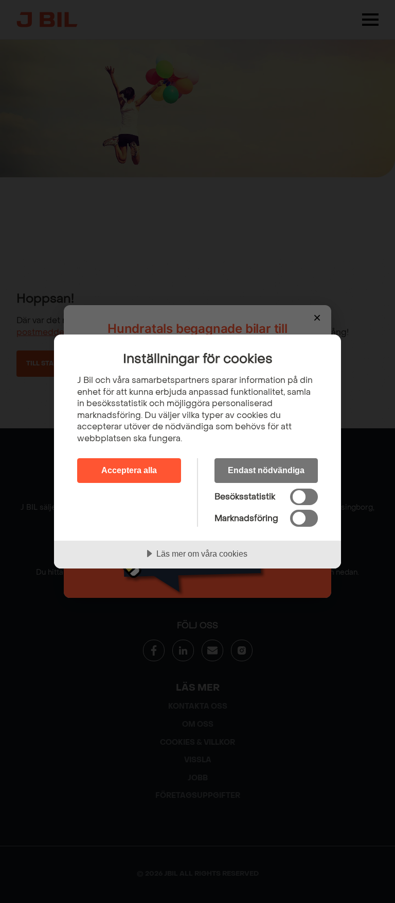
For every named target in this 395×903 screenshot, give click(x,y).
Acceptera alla (129, 470)
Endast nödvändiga (266, 470)
